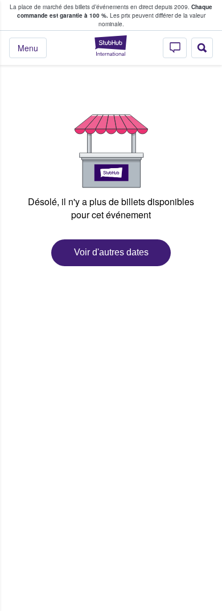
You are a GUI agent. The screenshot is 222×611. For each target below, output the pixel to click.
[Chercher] (202, 48)
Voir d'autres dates (111, 252)
